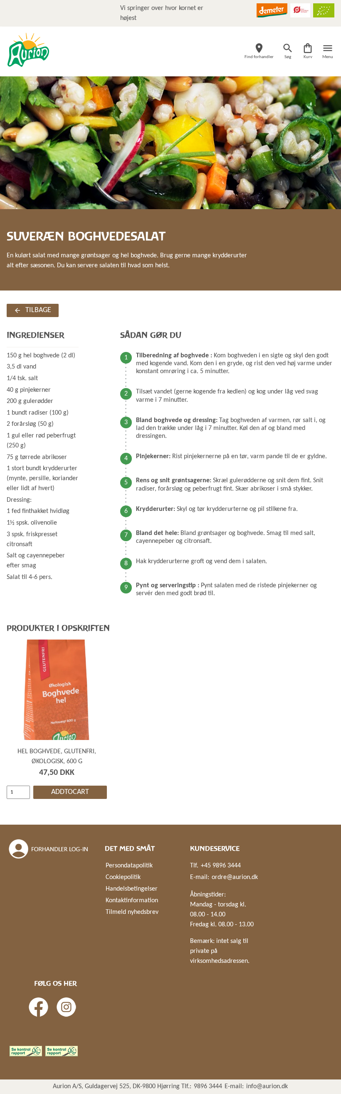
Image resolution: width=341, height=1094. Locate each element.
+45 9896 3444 (221, 865)
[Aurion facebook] (38, 1007)
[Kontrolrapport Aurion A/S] (61, 1051)
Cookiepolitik (123, 877)
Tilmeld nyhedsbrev (132, 912)
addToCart (70, 792)
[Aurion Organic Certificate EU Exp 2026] (323, 10)
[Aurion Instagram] (66, 1007)
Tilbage (38, 310)
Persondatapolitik (129, 865)
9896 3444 (208, 1086)
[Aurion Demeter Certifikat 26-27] (272, 10)
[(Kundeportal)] (49, 849)
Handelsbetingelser (132, 889)
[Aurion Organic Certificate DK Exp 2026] (300, 10)
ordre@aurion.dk (235, 877)
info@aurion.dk (267, 1086)
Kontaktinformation (132, 900)
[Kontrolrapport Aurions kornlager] (26, 1051)
